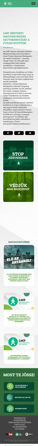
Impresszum (20, 418)
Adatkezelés (20, 420)
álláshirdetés (20, 427)
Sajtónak (19, 429)
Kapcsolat (19, 424)
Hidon (26, 441)
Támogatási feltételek (19, 422)
